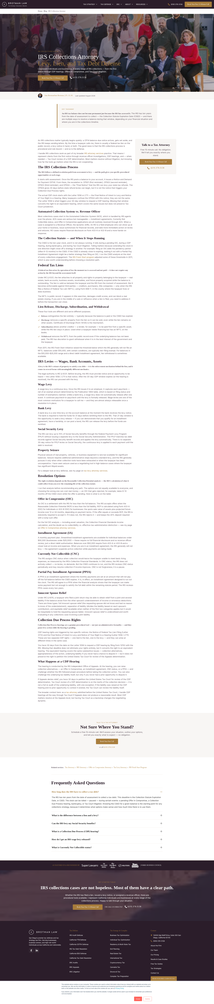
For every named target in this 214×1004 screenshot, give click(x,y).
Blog (45, 11)
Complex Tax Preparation (119, 976)
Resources (140, 4)
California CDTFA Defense (79, 944)
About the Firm (156, 945)
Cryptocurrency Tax (117, 963)
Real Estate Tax (115, 953)
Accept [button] (138, 999)
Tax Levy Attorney (120, 768)
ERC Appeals (74, 967)
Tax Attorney (69, 768)
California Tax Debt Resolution (80, 958)
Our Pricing (155, 955)
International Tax (116, 958)
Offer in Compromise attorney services (58, 528)
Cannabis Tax (115, 967)
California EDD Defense (78, 953)
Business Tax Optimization (119, 935)
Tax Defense (106, 4)
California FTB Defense (78, 940)
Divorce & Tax (115, 972)
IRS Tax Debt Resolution (78, 949)
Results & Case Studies (159, 959)
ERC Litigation (75, 972)
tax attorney (71, 692)
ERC (118, 4)
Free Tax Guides (157, 964)
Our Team (154, 950)
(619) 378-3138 (109, 747)
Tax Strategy (89, 4)
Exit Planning (114, 949)
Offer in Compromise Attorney (99, 768)
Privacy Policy (119, 988)
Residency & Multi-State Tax (120, 944)
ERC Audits (74, 963)
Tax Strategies (156, 968)
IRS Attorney (81, 768)
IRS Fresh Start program (83, 257)
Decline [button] (147, 999)
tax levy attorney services (95, 471)
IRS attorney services (94, 153)
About (128, 4)
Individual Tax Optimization (120, 940)
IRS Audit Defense (76, 935)
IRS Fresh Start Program (138, 768)
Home (40, 11)
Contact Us (155, 973)
